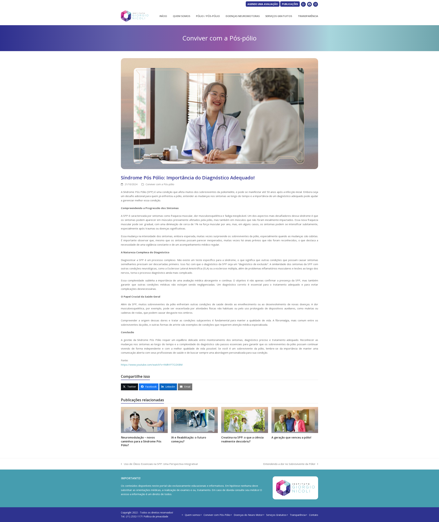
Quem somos (192, 515)
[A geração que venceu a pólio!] (294, 419)
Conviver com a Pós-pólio (160, 184)
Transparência (298, 515)
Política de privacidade (156, 516)
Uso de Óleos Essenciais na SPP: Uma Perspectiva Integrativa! (159, 464)
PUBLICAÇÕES (290, 4)
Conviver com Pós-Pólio (217, 515)
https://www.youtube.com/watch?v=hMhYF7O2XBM (151, 364)
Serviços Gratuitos (276, 515)
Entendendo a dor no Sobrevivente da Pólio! (289, 464)
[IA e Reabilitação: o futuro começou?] (194, 419)
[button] (129, 386)
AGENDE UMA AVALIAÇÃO (262, 4)
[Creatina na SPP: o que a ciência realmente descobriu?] (244, 419)
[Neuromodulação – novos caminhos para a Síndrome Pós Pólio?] (144, 419)
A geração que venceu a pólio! (291, 437)
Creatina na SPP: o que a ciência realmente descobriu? (242, 439)
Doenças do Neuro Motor (248, 515)
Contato (313, 515)
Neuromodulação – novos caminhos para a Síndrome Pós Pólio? (141, 441)
